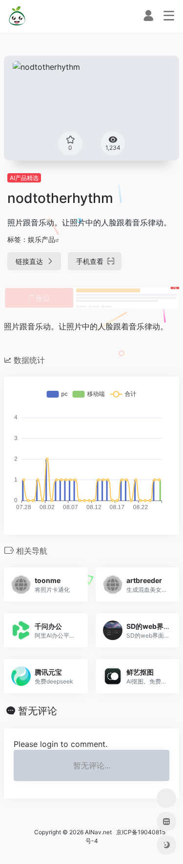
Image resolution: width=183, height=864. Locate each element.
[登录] (148, 17)
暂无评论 (37, 711)
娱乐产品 (41, 239)
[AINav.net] (17, 16)
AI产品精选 (24, 177)
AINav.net (98, 832)
